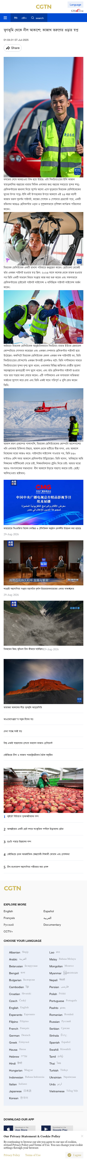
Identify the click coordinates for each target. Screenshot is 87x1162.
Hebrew (18, 1056)
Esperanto (22, 1014)
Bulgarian (22, 979)
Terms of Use (32, 1155)
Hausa (17, 1049)
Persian (59, 986)
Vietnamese (63, 1091)
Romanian (61, 1014)
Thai (55, 1063)
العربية (47, 918)
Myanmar (63, 973)
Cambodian (19, 986)
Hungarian (21, 1070)
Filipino (19, 1021)
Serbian (59, 1028)
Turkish (58, 1070)
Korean (18, 1098)
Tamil (56, 1056)
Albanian (19, 952)
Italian (18, 1084)
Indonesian (26, 1077)
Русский (9, 924)
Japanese (20, 1091)
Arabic (18, 959)
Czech (17, 1000)
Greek (19, 1042)
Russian (60, 1021)
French (19, 1028)
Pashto (57, 1007)
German (19, 1035)
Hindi (15, 1063)
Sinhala (58, 1035)
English (8, 911)
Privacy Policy (12, 1155)
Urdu (55, 1084)
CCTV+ (8, 931)
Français (9, 918)
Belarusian (23, 966)
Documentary (52, 924)
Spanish (59, 1042)
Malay (62, 959)
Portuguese (63, 1000)
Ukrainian (62, 1077)
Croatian (20, 993)
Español (49, 911)
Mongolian (61, 966)
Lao (54, 952)
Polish (57, 993)
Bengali (17, 973)
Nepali (57, 979)
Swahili (60, 1049)
